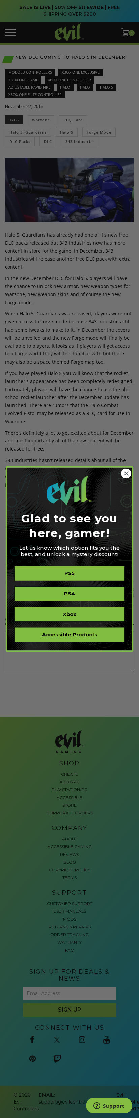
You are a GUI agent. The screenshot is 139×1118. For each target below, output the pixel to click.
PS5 (69, 573)
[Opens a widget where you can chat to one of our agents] (109, 1106)
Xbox (69, 614)
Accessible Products (69, 634)
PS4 (69, 594)
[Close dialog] (126, 473)
